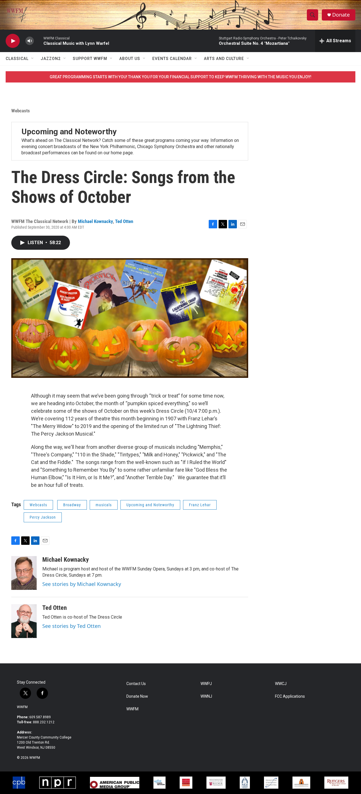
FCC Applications (290, 696)
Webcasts (20, 110)
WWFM (22, 707)
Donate (341, 15)
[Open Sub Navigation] (32, 58)
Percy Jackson (43, 517)
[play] (12, 41)
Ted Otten (124, 221)
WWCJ (281, 684)
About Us (129, 58)
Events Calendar (172, 58)
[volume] (29, 41)
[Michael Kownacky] (24, 573)
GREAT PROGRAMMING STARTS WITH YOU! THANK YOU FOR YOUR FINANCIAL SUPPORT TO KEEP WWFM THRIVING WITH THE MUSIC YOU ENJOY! (180, 77)
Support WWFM (90, 58)
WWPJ (206, 684)
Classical (17, 58)
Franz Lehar (200, 505)
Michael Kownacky (95, 221)
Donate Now (137, 696)
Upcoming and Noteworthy (68, 131)
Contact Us (136, 684)
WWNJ (206, 696)
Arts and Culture (224, 58)
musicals (104, 505)
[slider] (38, 41)
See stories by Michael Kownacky (81, 584)
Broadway (72, 505)
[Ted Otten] (24, 621)
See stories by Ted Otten (71, 626)
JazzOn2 (51, 58)
